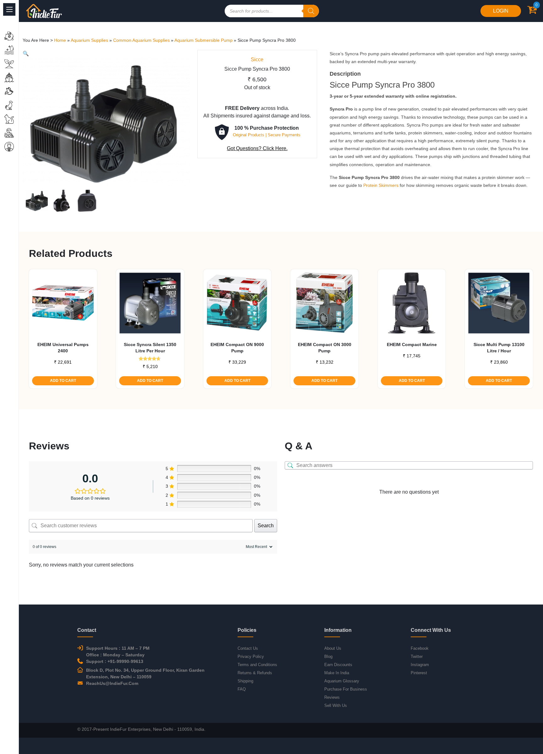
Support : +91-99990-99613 (114, 661)
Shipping (245, 681)
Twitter (417, 656)
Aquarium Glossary (341, 681)
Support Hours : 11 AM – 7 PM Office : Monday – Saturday (118, 651)
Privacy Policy (251, 656)
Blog (328, 656)
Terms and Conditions (257, 664)
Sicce (257, 59)
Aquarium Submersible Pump (203, 40)
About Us (332, 648)
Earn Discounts (338, 664)
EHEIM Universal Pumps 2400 (63, 347)
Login (500, 11)
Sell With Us (335, 705)
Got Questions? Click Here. (257, 148)
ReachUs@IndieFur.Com (112, 683)
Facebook (420, 648)
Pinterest (419, 672)
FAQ (242, 689)
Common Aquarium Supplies (141, 40)
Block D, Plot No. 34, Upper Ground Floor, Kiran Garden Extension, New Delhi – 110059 (145, 673)
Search (266, 525)
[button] (26, 53)
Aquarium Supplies (89, 40)
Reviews (332, 697)
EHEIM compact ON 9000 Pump (237, 347)
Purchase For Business (345, 689)
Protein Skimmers (380, 185)
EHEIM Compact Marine (412, 344)
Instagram (420, 664)
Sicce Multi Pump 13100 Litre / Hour (499, 347)
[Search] (311, 11)
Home (60, 40)
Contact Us (248, 648)
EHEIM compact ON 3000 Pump (324, 347)
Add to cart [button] (63, 380)
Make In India (336, 672)
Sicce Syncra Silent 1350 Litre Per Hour (150, 347)
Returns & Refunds (255, 672)
